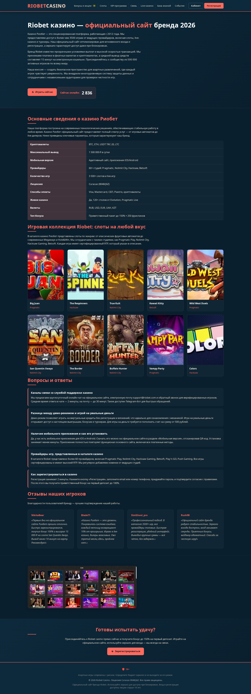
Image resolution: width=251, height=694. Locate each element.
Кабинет (196, 5)
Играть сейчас (44, 92)
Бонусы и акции (84, 5)
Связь (134, 5)
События (179, 5)
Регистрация (214, 5)
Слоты (103, 5)
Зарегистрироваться (127, 651)
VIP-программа (119, 5)
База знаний (164, 5)
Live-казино (147, 5)
